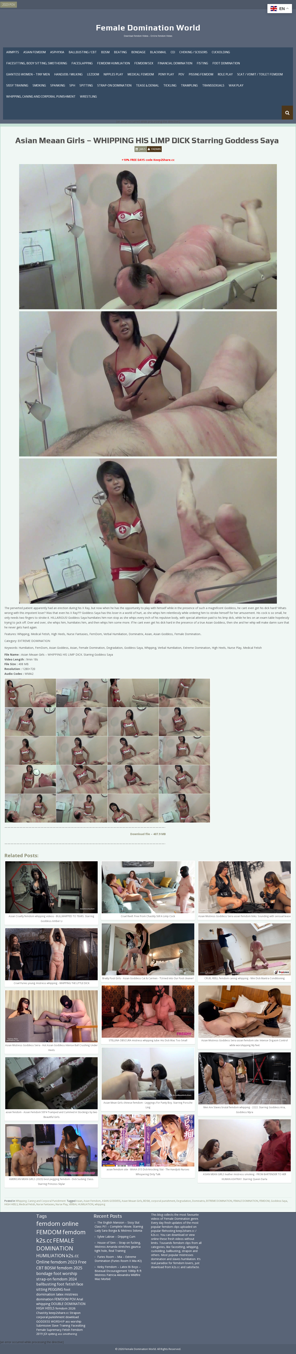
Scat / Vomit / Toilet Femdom (260, 74)
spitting (52, 1334)
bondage (44, 1273)
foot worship (65, 1273)
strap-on (44, 1278)
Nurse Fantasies (45, 1204)
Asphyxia (57, 52)
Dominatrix (198, 1201)
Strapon (75, 1313)
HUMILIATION (50, 1255)
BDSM (105, 52)
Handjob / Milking (68, 74)
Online (43, 1262)
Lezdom (93, 74)
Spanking (57, 85)
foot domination (53, 1292)
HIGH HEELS (11, 1204)
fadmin (156, 149)
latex (60, 1294)
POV (181, 74)
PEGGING (55, 1289)
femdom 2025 (69, 1268)
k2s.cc (72, 1255)
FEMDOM (264, 1201)
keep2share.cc (59, 1313)
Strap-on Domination (114, 85)
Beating (120, 52)
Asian (79, 1201)
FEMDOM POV (65, 1299)
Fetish (66, 1330)
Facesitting (78, 1325)
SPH (72, 85)
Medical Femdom (140, 74)
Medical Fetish (27, 1204)
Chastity (42, 1313)
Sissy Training (17, 85)
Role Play (225, 74)
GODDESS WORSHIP (50, 1321)
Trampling (189, 85)
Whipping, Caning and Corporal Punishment (41, 96)
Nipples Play (113, 74)
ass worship (73, 1321)
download (72, 1317)
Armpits (12, 52)
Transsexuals (213, 85)
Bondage (138, 52)
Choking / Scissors (193, 52)
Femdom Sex (143, 63)
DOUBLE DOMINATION (68, 1304)
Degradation (183, 1201)
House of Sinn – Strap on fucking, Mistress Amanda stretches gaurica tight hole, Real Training (118, 1247)
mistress (71, 1294)
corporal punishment (163, 1201)
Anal (80, 1299)
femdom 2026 (65, 1308)
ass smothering (67, 1334)
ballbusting (46, 1284)
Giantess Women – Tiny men (28, 74)
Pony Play (166, 74)
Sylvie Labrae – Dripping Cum (116, 1236)
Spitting (86, 85)
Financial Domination (175, 63)
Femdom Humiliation (113, 63)
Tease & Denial (147, 85)
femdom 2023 (63, 1262)
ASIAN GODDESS (111, 1201)
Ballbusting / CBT (83, 52)
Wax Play (236, 85)
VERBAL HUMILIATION (81, 1204)
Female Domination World (148, 27)
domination (45, 1299)
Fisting (202, 63)
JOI (45, 1334)
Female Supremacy (48, 1330)
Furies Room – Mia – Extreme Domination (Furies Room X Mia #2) (118, 1259)
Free (82, 1262)
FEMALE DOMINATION (245, 1201)
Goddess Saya (279, 1201)
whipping (100, 1204)
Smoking (39, 85)
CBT (40, 1268)
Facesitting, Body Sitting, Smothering (36, 63)
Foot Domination (226, 63)
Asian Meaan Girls (132, 1201)
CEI (173, 52)
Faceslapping (82, 63)
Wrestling (88, 96)
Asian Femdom (34, 52)
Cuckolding (221, 52)
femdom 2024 (65, 1278)
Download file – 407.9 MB (148, 834)
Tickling (169, 85)
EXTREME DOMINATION (219, 1201)
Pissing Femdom (201, 74)
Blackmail (158, 52)
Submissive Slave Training (53, 1325)
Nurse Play (62, 1204)
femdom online (57, 1224)
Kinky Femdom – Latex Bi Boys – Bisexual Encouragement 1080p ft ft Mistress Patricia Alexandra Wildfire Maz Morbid (118, 1273)
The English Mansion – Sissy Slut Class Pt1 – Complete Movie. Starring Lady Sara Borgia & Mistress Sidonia (119, 1226)
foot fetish (66, 1284)
